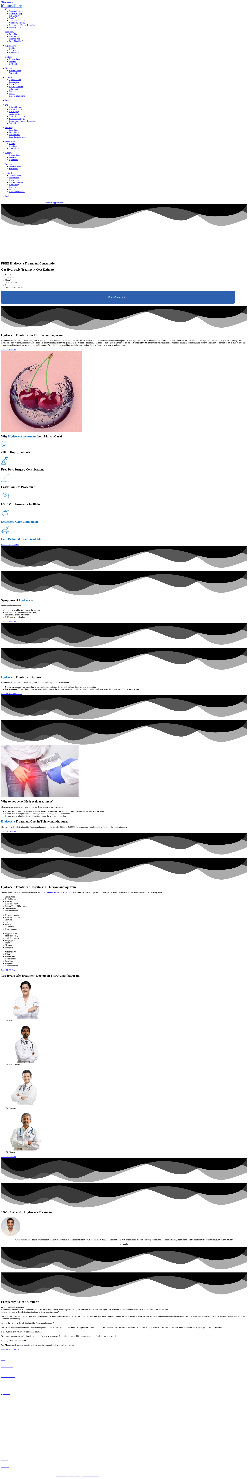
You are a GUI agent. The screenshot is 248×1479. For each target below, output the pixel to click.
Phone (8, 280)
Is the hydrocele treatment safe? (14, 1340)
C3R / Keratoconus (17, 20)
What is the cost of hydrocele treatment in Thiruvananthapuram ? (27, 1323)
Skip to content (7, 2)
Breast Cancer (15, 84)
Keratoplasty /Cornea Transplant (22, 25)
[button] (124, 1307)
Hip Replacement (16, 86)
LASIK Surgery (15, 13)
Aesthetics (9, 77)
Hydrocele (13, 64)
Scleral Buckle (15, 27)
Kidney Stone (14, 59)
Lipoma (12, 93)
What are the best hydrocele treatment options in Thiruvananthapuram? (30, 1312)
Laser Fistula (14, 36)
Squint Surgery (15, 18)
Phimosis (12, 61)
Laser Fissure (14, 39)
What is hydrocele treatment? (13, 1307)
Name (8, 275)
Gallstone (13, 50)
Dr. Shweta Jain (7, 1464)
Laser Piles (13, 34)
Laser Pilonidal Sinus (17, 41)
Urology (8, 57)
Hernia (12, 48)
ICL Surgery (14, 16)
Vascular (8, 68)
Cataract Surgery (16, 11)
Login (7, 100)
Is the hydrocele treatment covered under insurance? (22, 1332)
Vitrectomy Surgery (17, 23)
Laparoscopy (10, 45)
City (7, 285)
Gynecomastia (15, 79)
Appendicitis (14, 52)
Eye (6, 9)
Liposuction (14, 82)
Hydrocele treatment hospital (55, 892)
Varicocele (13, 73)
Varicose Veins (15, 70)
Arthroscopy (14, 89)
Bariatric (12, 91)
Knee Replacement (17, 96)
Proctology (9, 32)
